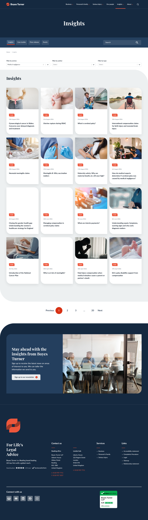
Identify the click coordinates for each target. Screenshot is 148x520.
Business (69, 4)
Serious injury (97, 4)
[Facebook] (30, 498)
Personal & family (82, 4)
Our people (110, 4)
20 (93, 310)
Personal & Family (104, 454)
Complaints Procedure (131, 454)
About (129, 4)
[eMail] (9, 498)
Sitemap (126, 460)
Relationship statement (131, 464)
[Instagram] (37, 498)
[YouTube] (16, 498)
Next (100, 310)
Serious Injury (103, 457)
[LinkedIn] (23, 498)
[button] (138, 4)
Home (8, 52)
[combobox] (24, 64)
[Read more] (22, 111)
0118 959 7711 (58, 473)
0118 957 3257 (58, 475)
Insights (119, 4)
